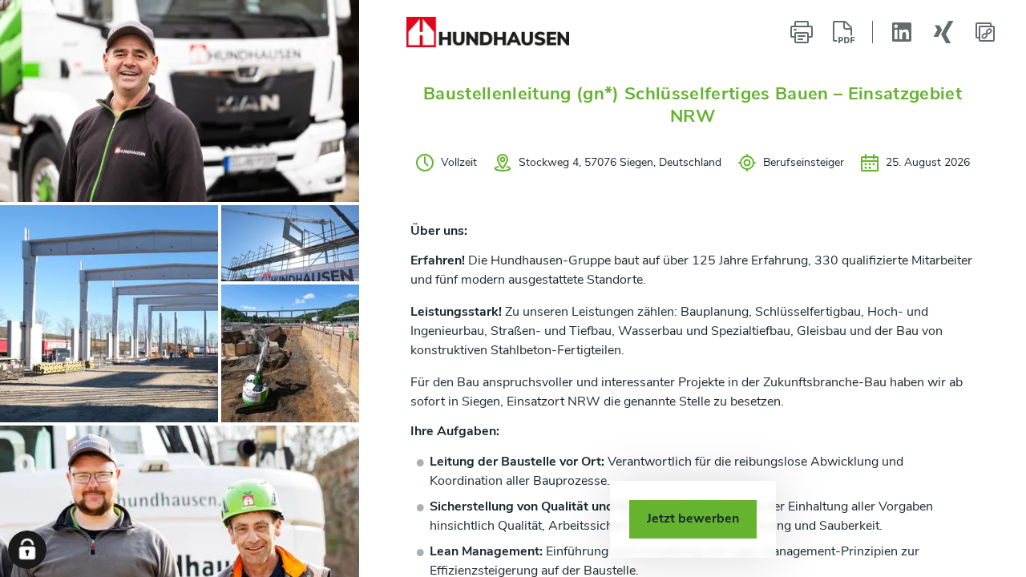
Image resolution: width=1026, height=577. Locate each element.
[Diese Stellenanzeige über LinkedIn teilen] (902, 32)
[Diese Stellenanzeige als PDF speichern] (843, 32)
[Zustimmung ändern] (27, 550)
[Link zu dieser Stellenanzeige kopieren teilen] (985, 32)
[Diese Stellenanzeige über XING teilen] (943, 32)
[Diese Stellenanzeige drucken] (801, 32)
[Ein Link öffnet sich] (488, 32)
